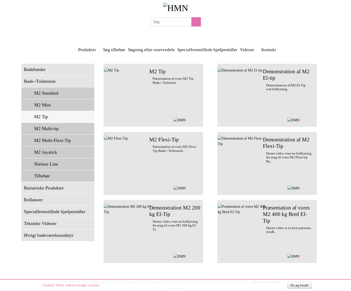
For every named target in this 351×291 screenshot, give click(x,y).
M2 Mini (42, 104)
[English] (183, 35)
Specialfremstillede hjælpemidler (207, 49)
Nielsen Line (46, 164)
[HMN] (175, 7)
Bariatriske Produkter (44, 187)
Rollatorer (33, 199)
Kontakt (269, 49)
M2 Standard (46, 93)
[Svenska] (169, 35)
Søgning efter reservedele (151, 49)
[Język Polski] (176, 35)
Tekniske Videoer (40, 223)
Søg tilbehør (114, 49)
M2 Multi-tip (46, 128)
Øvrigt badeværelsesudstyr (48, 235)
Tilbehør (42, 175)
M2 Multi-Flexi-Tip (52, 140)
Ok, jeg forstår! (299, 285)
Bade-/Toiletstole (40, 81)
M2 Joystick (45, 152)
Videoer (247, 49)
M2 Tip (41, 116)
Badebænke (34, 69)
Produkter (87, 49)
